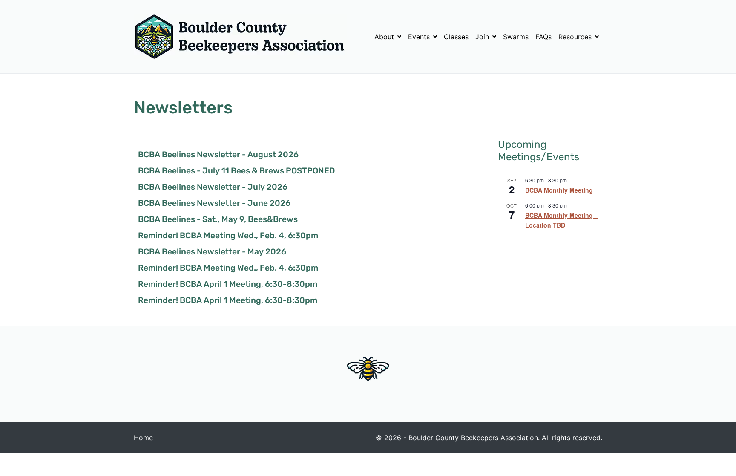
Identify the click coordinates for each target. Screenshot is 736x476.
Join (482, 36)
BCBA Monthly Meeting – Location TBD (561, 220)
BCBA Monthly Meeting (559, 190)
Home (143, 437)
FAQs (543, 36)
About (384, 36)
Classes (456, 36)
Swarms (516, 36)
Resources (575, 36)
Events (419, 36)
